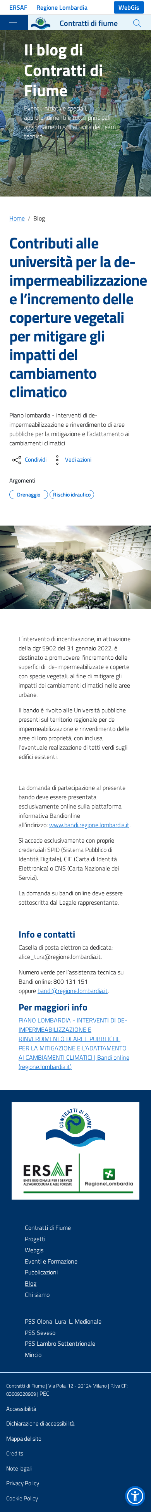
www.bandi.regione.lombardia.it (89, 824)
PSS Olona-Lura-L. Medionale (63, 1321)
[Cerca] (137, 23)
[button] (135, 1496)
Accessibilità (21, 1408)
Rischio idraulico (72, 493)
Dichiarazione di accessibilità (40, 1423)
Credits (14, 1453)
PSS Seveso (40, 1332)
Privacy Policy (22, 1483)
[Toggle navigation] (13, 22)
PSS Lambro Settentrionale (60, 1343)
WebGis (128, 7)
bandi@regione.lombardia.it (73, 990)
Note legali (19, 1468)
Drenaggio (28, 493)
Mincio (33, 1355)
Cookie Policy (22, 1498)
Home (17, 218)
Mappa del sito (23, 1438)
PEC (44, 1393)
